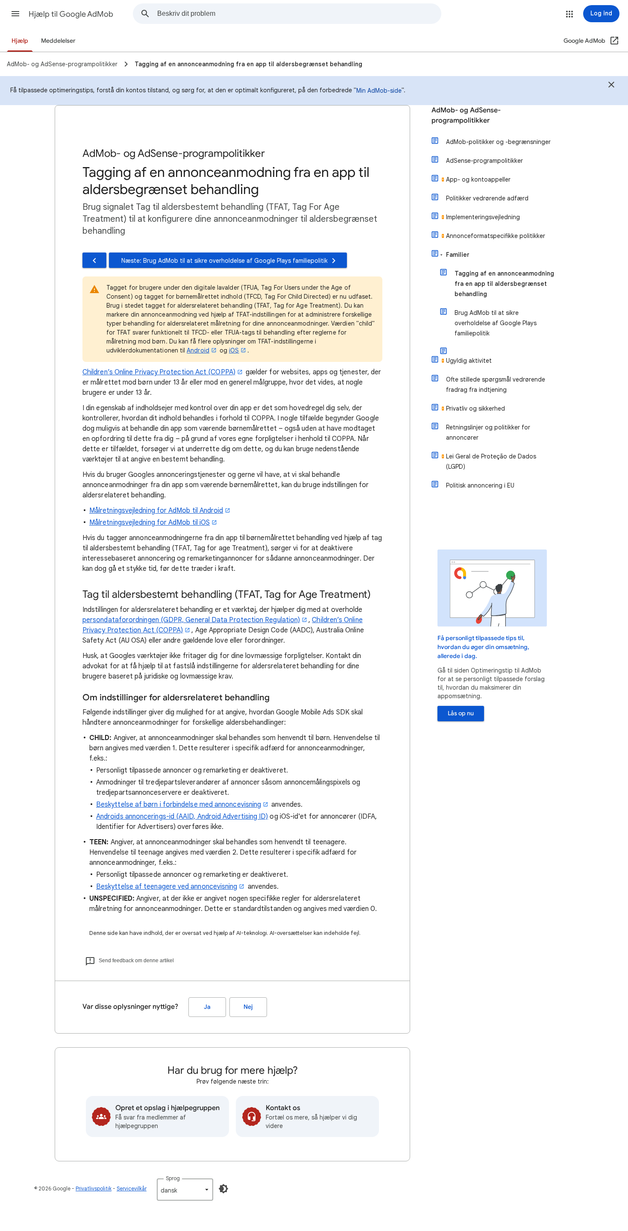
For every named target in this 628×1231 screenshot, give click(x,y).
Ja (207, 1007)
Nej (248, 1007)
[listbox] (185, 1189)
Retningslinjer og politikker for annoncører (488, 432)
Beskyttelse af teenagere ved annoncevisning (166, 886)
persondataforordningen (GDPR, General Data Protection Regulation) (191, 620)
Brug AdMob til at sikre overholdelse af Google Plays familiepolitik (496, 323)
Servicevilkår (132, 1188)
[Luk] (611, 86)
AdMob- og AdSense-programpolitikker (466, 115)
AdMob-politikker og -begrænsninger (498, 142)
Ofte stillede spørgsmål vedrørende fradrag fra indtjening (495, 385)
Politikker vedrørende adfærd (487, 198)
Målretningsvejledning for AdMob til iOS (149, 522)
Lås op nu (461, 713)
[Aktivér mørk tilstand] (223, 1188)
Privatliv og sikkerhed (475, 408)
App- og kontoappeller (478, 179)
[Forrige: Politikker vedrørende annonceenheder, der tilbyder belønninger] (94, 260)
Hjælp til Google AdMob (71, 14)
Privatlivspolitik (94, 1188)
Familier (458, 255)
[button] (15, 13)
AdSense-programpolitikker (484, 161)
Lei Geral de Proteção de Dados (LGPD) (491, 461)
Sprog (173, 1178)
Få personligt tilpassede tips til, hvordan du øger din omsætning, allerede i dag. (483, 647)
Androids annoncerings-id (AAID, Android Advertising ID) (182, 816)
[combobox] (299, 14)
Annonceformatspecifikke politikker (495, 236)
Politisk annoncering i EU (480, 485)
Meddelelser (58, 40)
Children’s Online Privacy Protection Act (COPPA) (158, 372)
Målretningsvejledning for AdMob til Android (156, 510)
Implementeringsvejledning (483, 217)
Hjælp (20, 40)
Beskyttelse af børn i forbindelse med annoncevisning (178, 804)
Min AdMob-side (379, 90)
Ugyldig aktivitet (469, 360)
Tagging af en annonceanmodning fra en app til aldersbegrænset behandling (504, 284)
